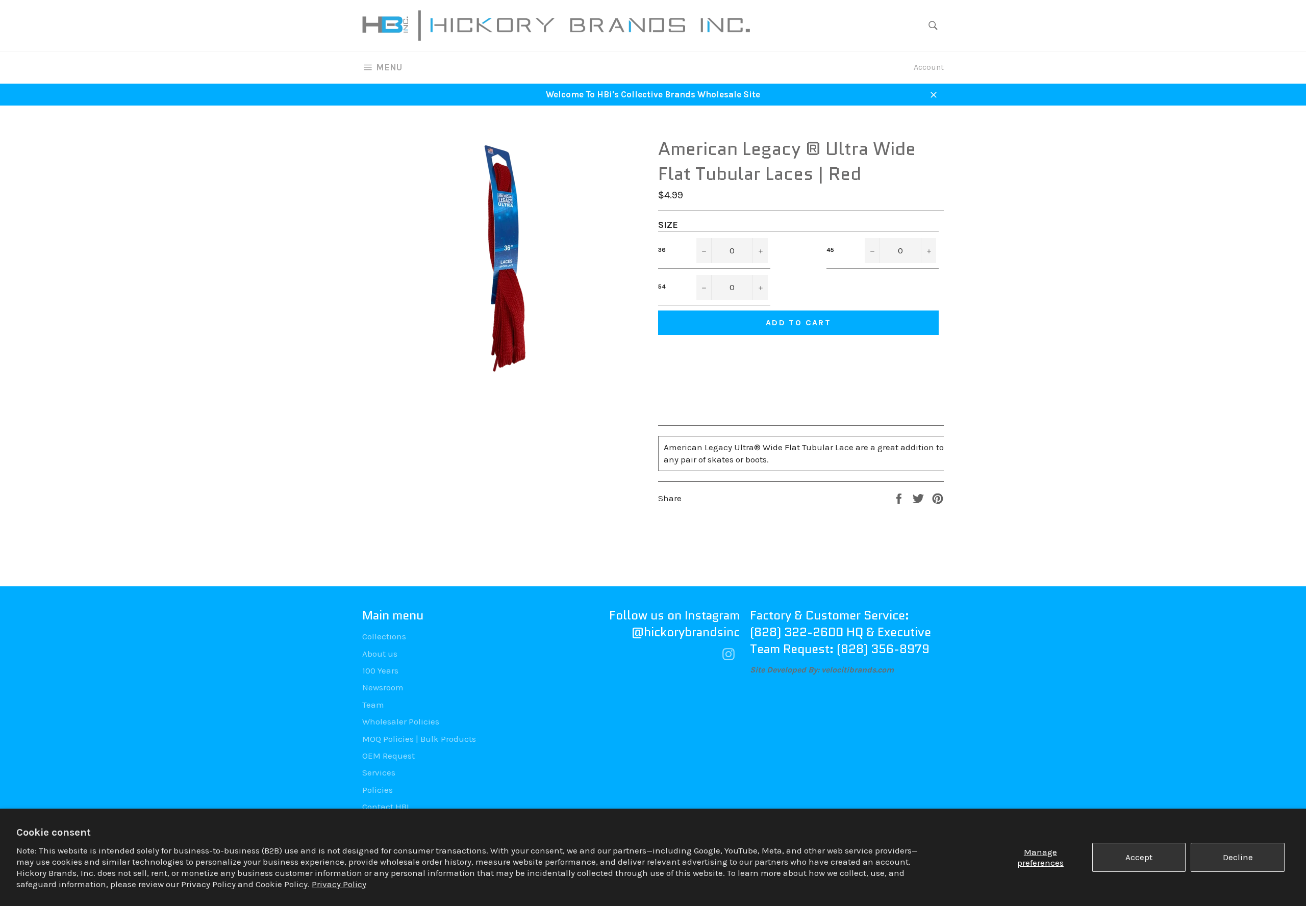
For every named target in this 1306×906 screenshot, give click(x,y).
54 (662, 286)
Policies (377, 790)
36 (662, 249)
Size (668, 225)
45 (830, 249)
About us (379, 654)
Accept (1138, 857)
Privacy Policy (339, 884)
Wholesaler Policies (400, 721)
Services (378, 772)
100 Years (380, 670)
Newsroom (383, 687)
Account (929, 67)
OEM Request (388, 755)
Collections (384, 636)
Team (373, 705)
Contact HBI (385, 806)
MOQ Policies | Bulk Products (419, 739)
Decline (1238, 857)
